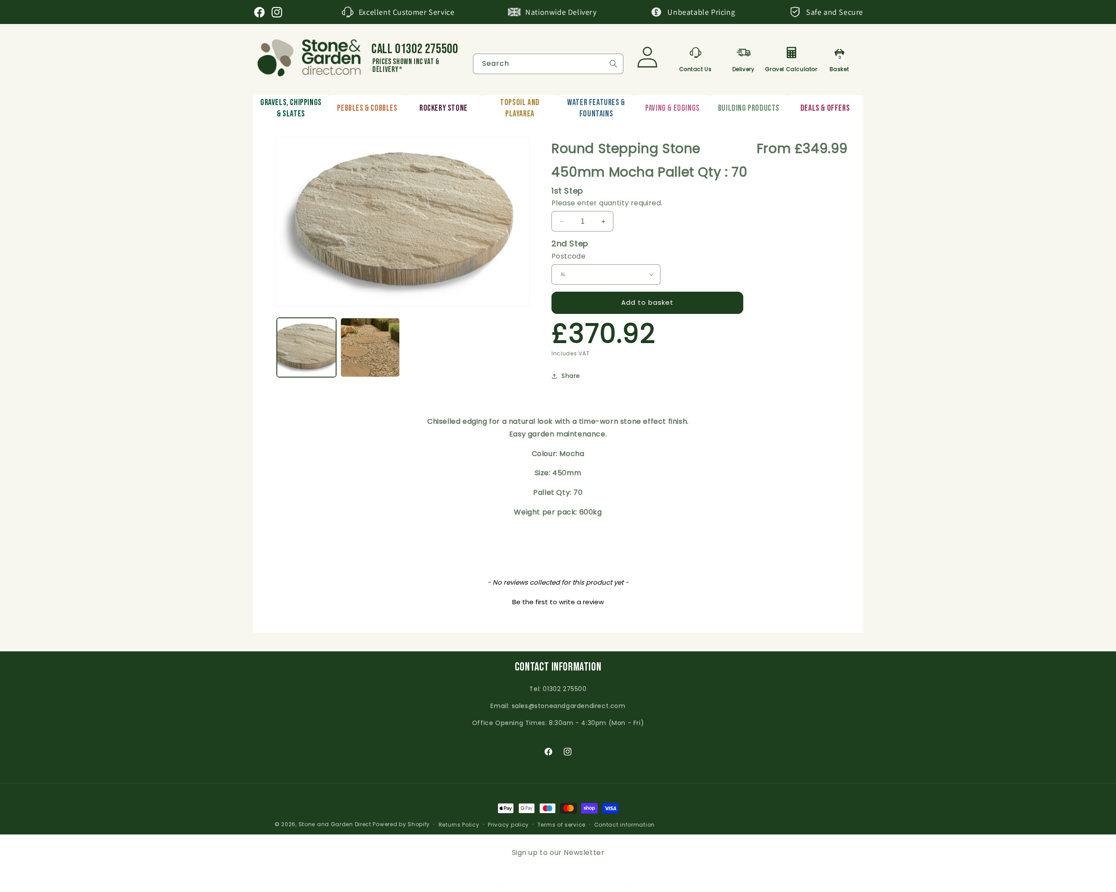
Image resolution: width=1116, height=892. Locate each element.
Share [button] (570, 375)
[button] (558, 600)
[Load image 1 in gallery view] (306, 347)
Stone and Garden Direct (335, 824)
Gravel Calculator (791, 67)
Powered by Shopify (401, 824)
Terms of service (561, 824)
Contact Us (695, 67)
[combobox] (548, 64)
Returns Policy (459, 824)
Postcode (568, 256)
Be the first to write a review (558, 601)
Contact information (624, 824)
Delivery (743, 67)
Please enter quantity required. (606, 203)
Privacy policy (508, 824)
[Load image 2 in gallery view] (370, 347)
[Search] (613, 63)
